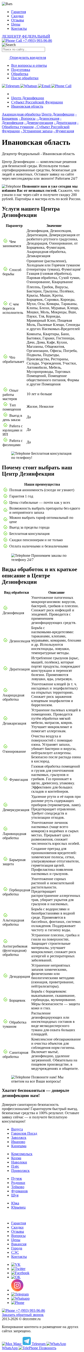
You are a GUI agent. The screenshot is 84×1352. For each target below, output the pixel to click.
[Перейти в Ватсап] (29, 86)
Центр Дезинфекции (27, 98)
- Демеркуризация (38, 123)
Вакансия (18, 1244)
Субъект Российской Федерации (37, 102)
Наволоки (19, 1162)
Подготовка (20, 70)
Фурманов (19, 1191)
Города (16, 1248)
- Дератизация (65, 123)
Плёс (15, 1166)
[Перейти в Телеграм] (11, 86)
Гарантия (18, 12)
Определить (27, 58)
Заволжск (18, 1138)
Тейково (17, 1187)
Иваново (18, 1142)
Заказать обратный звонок (23, 1315)
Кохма (16, 1158)
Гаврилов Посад (24, 1133)
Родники (18, 1183)
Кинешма (18, 1146)
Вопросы (18, 1236)
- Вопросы (27, 118)
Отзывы (17, 20)
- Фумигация (63, 131)
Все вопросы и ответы (29, 65)
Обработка (19, 74)
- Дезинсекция (47, 118)
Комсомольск (21, 1154)
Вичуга (17, 1129)
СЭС (15, 1252)
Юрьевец (18, 1207)
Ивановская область (27, 106)
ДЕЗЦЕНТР (26, 36)
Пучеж (16, 1178)
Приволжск (20, 1171)
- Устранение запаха (36, 131)
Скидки (17, 16)
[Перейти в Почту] (44, 86)
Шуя (14, 1195)
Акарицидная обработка (21, 114)
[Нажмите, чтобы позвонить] (61, 86)
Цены (15, 24)
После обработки (24, 78)
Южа (15, 1203)
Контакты (19, 28)
